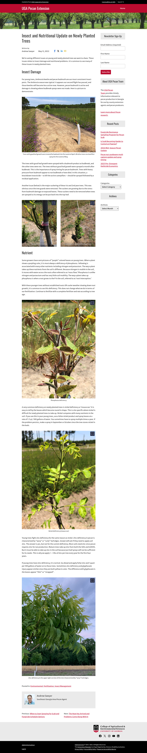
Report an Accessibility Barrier (106, 749)
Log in (24, 749)
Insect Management (63, 686)
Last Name (105, 62)
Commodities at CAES (108, 2)
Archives (104, 205)
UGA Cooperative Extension (40, 2)
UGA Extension (79, 745)
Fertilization (49, 686)
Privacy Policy (79, 749)
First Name (105, 54)
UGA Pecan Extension (35, 8)
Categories (105, 183)
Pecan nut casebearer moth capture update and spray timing (112, 157)
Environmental (36, 686)
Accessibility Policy (90, 749)
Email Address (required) (111, 45)
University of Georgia (84, 747)
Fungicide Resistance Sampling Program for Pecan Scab (112, 134)
